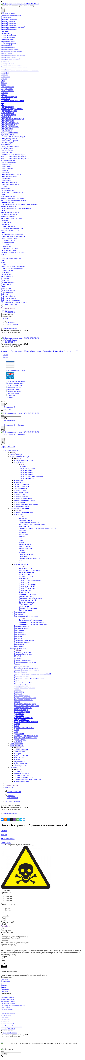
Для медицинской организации (30, 620)
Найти (4, 1054)
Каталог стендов (16, 455)
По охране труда (7, 1025)
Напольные (5, 1019)
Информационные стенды (24, 461)
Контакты (4, 979)
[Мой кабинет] (2, 423)
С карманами (24, 466)
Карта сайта (5, 1007)
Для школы (23, 518)
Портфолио (5, 989)
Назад (14, 453)
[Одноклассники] (5, 819)
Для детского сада (25, 568)
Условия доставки (7, 997)
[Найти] (3, 10)
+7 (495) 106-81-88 (8, 312)
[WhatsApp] (17, 819)
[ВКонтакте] (2, 819)
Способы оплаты (7, 999)
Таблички (18, 771)
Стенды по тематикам (22, 652)
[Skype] (20, 819)
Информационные (8, 1013)
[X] (11, 819)
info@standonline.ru (10, 328)
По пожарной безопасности (11, 1027)
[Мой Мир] (8, 819)
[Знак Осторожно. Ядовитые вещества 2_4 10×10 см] (26, 889)
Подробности (6, 926)
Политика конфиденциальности (13, 1005)
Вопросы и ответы (8, 1001)
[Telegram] (24, 819)
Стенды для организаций (23, 512)
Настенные (5, 1017)
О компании (5, 981)
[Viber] (14, 819)
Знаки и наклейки (21, 750)
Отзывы (4, 985)
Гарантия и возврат (8, 1003)
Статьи (3, 987)
